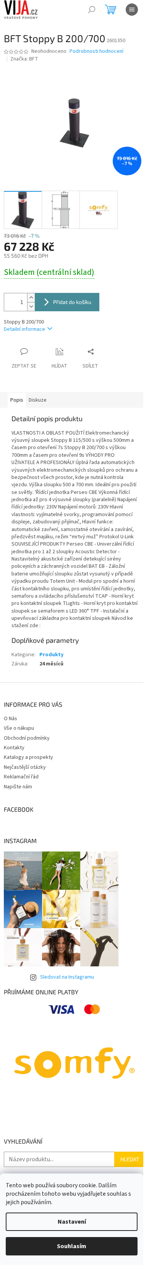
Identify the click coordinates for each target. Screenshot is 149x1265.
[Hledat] (91, 9)
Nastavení (72, 1222)
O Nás (10, 718)
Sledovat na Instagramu (67, 977)
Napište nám (18, 787)
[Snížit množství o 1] (31, 306)
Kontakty (14, 748)
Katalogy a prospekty (28, 757)
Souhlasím (71, 1246)
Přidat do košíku (72, 302)
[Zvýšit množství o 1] (31, 297)
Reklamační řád (21, 777)
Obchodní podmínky (27, 738)
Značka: (24, 59)
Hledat (129, 1159)
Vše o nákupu (19, 728)
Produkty (51, 655)
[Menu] (131, 9)
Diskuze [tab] (38, 400)
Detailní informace (24, 329)
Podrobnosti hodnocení (96, 51)
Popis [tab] (16, 400)
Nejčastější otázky (25, 767)
